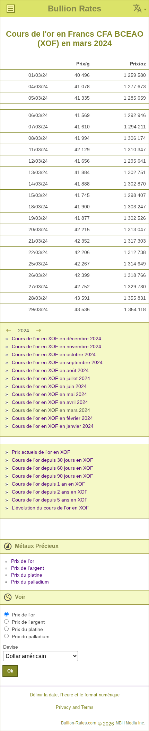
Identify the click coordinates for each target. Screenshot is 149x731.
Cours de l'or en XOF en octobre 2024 (54, 354)
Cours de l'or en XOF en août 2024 (50, 370)
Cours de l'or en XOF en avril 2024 (50, 402)
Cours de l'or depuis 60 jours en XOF (52, 468)
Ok (10, 671)
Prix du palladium (30, 582)
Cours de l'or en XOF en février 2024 (52, 418)
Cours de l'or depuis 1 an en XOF (48, 484)
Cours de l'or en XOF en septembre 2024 (57, 362)
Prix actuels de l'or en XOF (41, 452)
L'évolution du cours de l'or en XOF (50, 508)
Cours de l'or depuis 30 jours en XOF (52, 460)
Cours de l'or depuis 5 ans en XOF (50, 500)
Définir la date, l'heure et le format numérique (75, 694)
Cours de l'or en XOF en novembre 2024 (56, 346)
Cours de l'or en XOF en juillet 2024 (51, 378)
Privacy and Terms (75, 707)
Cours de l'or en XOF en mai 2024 (49, 394)
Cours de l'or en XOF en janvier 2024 (53, 426)
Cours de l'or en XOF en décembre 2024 (56, 338)
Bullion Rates (74, 8)
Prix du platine (26, 575)
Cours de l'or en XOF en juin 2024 (49, 386)
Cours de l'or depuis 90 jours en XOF (52, 476)
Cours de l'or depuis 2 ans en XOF (50, 492)
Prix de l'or (22, 561)
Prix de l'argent (27, 568)
